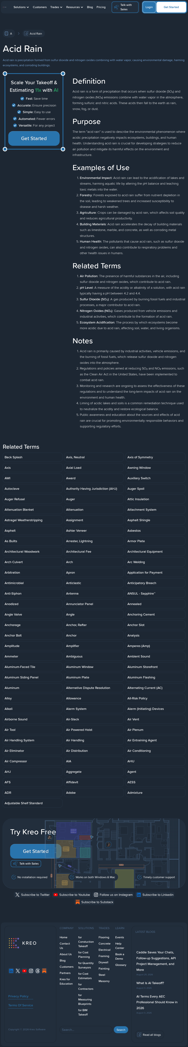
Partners (65, 973)
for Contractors (85, 986)
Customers (40, 7)
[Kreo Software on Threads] (38, 971)
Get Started (171, 7)
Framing (104, 956)
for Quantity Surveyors (86, 965)
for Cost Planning (84, 954)
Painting (104, 968)
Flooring (104, 937)
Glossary (120, 965)
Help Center (119, 945)
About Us (66, 954)
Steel (102, 975)
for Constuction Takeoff (86, 941)
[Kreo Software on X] (18, 971)
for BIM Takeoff (83, 1012)
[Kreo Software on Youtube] (24, 971)
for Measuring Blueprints (85, 999)
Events (119, 937)
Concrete (105, 943)
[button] (21, 7)
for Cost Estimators (85, 976)
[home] (4, 7)
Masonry (104, 981)
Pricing (101, 7)
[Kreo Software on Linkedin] (11, 971)
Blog (90, 7)
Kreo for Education (66, 981)
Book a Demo (119, 956)
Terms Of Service (20, 1005)
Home (63, 937)
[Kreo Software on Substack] (44, 971)
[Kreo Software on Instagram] (31, 971)
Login (149, 7)
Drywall (103, 962)
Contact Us (65, 945)
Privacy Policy (18, 996)
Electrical (105, 950)
